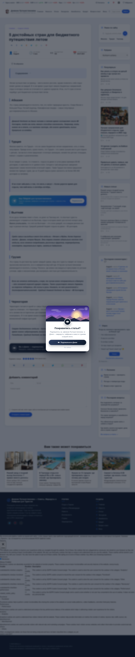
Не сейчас (67, 347)
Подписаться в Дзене (69, 342)
